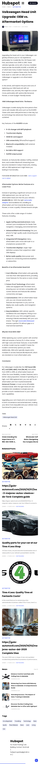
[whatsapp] (35, 425)
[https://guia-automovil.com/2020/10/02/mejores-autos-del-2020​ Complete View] (20, 622)
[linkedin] (30, 425)
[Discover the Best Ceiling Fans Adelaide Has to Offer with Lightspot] (5, 706)
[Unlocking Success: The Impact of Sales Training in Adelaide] (5, 697)
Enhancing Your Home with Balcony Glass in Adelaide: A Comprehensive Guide (24, 686)
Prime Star (8, 27)
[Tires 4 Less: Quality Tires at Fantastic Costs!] (20, 572)
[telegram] (25, 425)
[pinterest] (20, 425)
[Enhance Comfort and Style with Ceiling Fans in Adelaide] (5, 676)
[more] (9, 428)
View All (36, 669)
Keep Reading (20, 506)
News (9, 7)
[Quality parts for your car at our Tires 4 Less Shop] (20, 522)
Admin (4, 506)
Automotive (17, 7)
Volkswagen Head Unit (10, 417)
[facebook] (11, 425)
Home (3, 7)
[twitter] (16, 425)
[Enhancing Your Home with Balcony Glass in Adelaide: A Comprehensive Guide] (5, 686)
